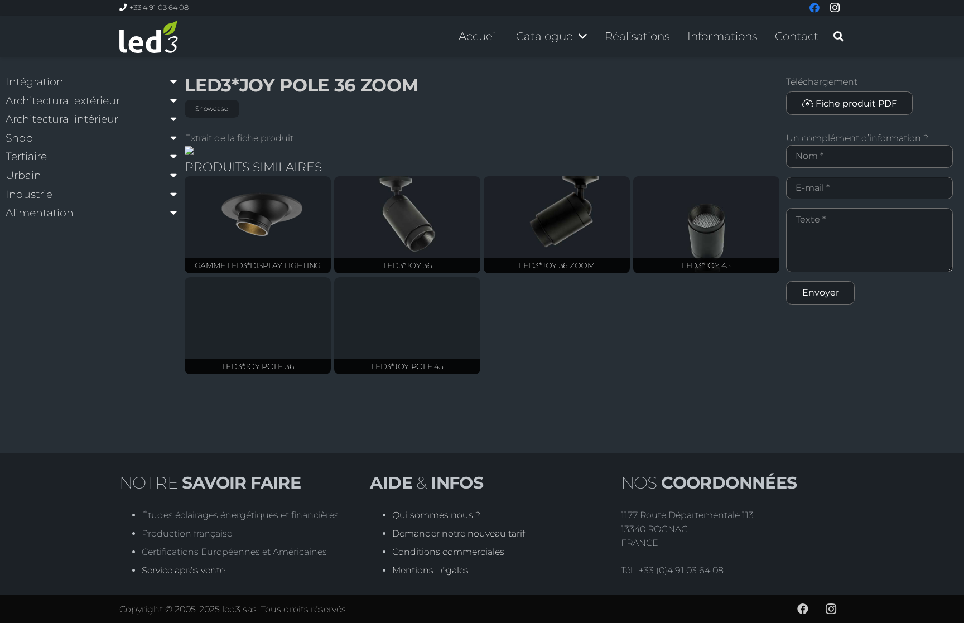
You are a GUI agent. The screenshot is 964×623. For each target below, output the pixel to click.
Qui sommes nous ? (436, 515)
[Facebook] (803, 609)
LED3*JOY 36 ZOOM (557, 265)
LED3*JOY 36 (407, 265)
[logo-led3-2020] (148, 36)
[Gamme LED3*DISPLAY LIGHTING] (258, 225)
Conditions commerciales (448, 552)
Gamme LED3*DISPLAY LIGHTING (258, 265)
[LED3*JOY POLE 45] (407, 326)
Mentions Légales (430, 570)
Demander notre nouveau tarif (458, 533)
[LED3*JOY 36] (407, 225)
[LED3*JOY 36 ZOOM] (557, 225)
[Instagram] (831, 609)
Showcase (211, 108)
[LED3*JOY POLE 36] (258, 326)
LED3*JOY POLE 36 (258, 366)
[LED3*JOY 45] (706, 225)
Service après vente (183, 570)
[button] (583, 36)
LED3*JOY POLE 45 (407, 366)
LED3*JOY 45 (706, 265)
